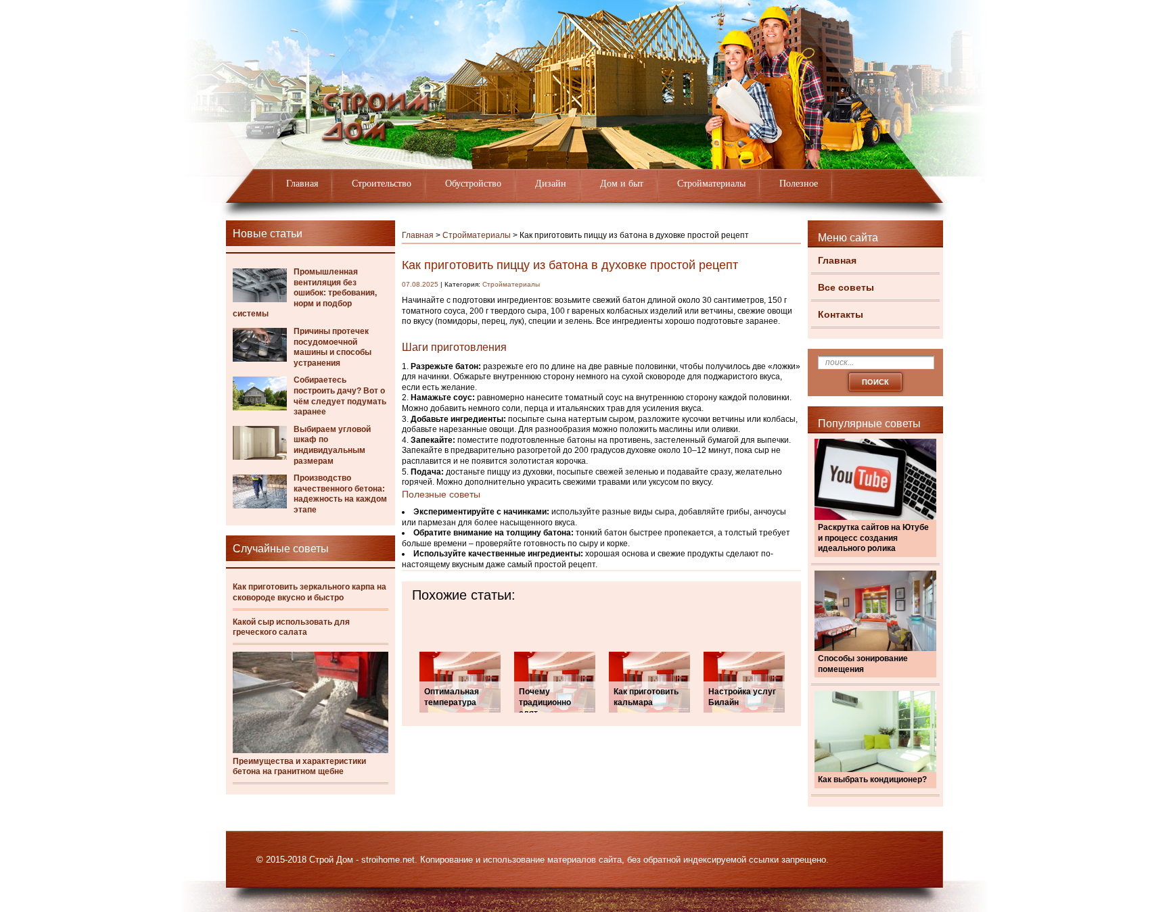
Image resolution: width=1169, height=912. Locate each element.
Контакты (840, 314)
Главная (302, 183)
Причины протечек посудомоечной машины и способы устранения (332, 347)
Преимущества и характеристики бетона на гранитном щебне (299, 767)
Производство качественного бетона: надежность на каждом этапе (340, 493)
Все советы (846, 287)
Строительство (381, 183)
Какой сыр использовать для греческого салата (291, 627)
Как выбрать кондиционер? (872, 779)
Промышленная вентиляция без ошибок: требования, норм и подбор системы (305, 292)
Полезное (798, 183)
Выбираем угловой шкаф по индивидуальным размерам (332, 445)
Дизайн (550, 183)
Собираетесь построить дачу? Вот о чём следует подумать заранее (340, 395)
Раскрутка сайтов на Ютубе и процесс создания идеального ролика (873, 538)
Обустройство (473, 183)
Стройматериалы (711, 183)
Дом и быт (621, 183)
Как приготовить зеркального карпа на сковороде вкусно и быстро (309, 592)
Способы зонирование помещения (863, 664)
